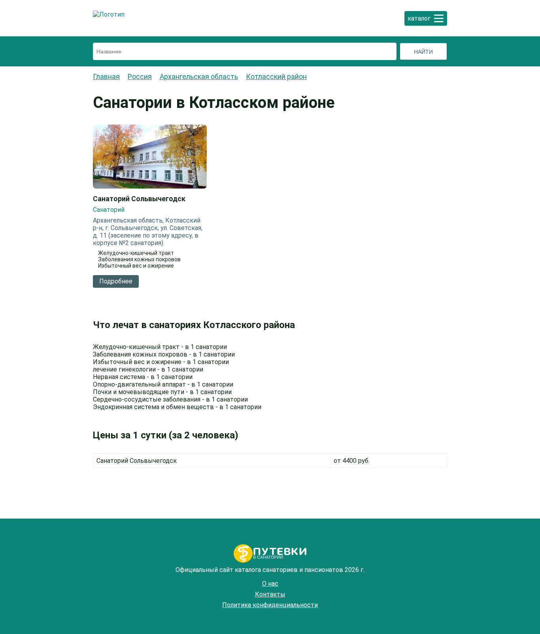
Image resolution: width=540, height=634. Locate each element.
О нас (270, 583)
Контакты (270, 594)
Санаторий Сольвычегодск (139, 199)
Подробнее (115, 281)
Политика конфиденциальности (270, 605)
